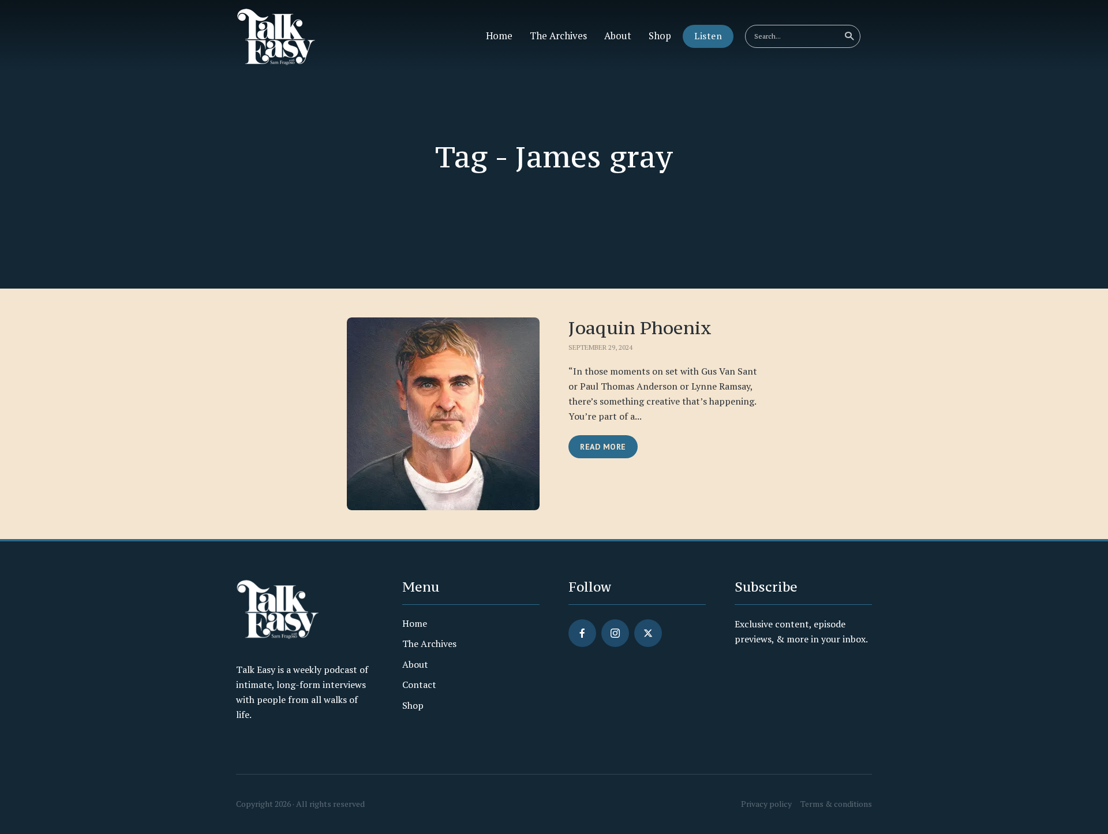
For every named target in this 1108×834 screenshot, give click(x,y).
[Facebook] (582, 633)
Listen (708, 35)
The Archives (558, 35)
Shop (660, 35)
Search (848, 36)
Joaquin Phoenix (640, 327)
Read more (603, 447)
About (617, 35)
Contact (419, 684)
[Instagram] (615, 633)
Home (499, 35)
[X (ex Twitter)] (648, 633)
